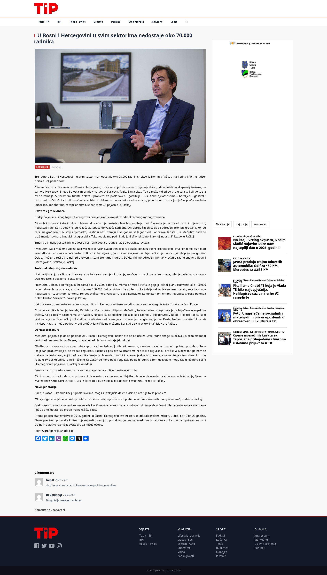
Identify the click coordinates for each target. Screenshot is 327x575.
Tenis (219, 544)
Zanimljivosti (186, 556)
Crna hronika (136, 21)
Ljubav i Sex (185, 539)
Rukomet (222, 548)
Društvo (98, 21)
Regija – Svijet (148, 544)
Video (181, 552)
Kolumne (157, 21)
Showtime (184, 548)
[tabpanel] (252, 291)
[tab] (222, 224)
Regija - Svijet (77, 21)
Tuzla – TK (145, 535)
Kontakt (259, 548)
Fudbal (220, 535)
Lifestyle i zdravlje (189, 535)
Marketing (261, 539)
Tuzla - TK (43, 21)
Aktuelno (42, 167)
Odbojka (221, 552)
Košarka (221, 539)
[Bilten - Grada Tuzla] (252, 64)
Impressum (261, 535)
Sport (174, 21)
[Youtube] (51, 545)
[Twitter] (44, 545)
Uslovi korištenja (265, 544)
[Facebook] (37, 545)
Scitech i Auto (186, 544)
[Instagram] (59, 545)
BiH (59, 21)
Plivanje (221, 556)
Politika (115, 21)
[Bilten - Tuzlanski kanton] (252, 73)
